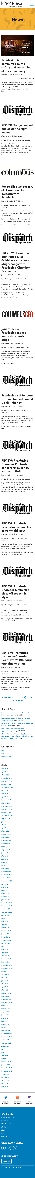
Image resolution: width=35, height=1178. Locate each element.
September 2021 (6, 912)
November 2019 (6, 968)
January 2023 (5, 868)
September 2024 (7, 815)
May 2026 (4, 769)
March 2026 (5, 775)
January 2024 (5, 837)
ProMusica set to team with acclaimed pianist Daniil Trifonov (17, 398)
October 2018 (5, 1006)
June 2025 (4, 790)
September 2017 (6, 1043)
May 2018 (4, 1018)
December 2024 (6, 806)
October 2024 (6, 812)
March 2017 (5, 1058)
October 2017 (5, 1040)
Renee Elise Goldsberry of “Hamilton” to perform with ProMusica (17, 192)
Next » (20, 700)
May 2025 (4, 794)
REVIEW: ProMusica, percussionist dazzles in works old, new (16, 526)
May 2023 (4, 856)
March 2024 (5, 831)
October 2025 (6, 784)
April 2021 (4, 924)
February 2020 (6, 959)
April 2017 (4, 1055)
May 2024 (4, 825)
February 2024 (6, 834)
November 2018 (6, 1002)
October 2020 (6, 940)
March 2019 (5, 990)
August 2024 (5, 818)
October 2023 (6, 846)
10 (16, 700)
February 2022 (6, 896)
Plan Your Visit (6, 1124)
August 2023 (5, 850)
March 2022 (5, 893)
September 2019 (6, 974)
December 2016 (6, 1068)
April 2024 (4, 828)
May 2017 (4, 1052)
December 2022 (6, 871)
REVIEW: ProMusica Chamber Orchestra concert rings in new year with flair (15, 466)
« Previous (6, 697)
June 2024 (4, 822)
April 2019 (4, 987)
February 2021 (6, 931)
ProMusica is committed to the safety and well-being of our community (16, 65)
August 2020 (5, 943)
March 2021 (5, 928)
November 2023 (6, 843)
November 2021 (6, 906)
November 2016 (6, 1071)
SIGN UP (6, 1161)
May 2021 (4, 921)
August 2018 (5, 1012)
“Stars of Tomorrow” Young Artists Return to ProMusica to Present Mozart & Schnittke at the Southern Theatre (17, 736)
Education (4, 1121)
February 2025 (6, 800)
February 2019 (6, 993)
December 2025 (6, 778)
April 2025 (4, 797)
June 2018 (4, 1015)
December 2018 (6, 999)
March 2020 (5, 956)
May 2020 (4, 949)
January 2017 (5, 1065)
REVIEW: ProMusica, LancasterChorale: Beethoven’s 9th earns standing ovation (16, 658)
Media (3, 1127)
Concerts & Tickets (7, 1118)
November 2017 (6, 1037)
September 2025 (7, 787)
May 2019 (4, 984)
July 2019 (4, 977)
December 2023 (6, 840)
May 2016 (4, 1086)
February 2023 (6, 865)
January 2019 (5, 996)
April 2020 (4, 952)
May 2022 (4, 887)
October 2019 (5, 971)
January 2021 (5, 934)
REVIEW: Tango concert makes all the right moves (17, 128)
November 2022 (6, 875)
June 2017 (4, 1049)
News (3, 753)
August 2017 (5, 1046)
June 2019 (4, 981)
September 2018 (6, 1009)
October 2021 (5, 909)
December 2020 (6, 937)
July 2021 (4, 918)
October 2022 (6, 878)
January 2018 (5, 1030)
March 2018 (5, 1024)
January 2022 (5, 900)
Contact (4, 1136)
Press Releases (6, 757)
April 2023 (4, 859)
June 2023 (4, 853)
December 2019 (6, 965)
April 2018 (4, 1021)
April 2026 (4, 772)
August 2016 (5, 1080)
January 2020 (5, 962)
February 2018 (6, 1027)
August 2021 (5, 915)
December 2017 (6, 1034)
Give (2, 1133)
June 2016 (4, 1083)
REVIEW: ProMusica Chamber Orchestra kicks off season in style (15, 591)
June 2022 (4, 884)
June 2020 (4, 946)
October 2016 (5, 1074)
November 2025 (6, 781)
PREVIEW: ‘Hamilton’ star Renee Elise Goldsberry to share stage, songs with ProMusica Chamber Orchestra (15, 262)
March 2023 (5, 862)
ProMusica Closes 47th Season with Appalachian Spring (13, 730)
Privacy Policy (27, 1167)
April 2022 (4, 890)
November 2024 (6, 809)
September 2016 (6, 1077)
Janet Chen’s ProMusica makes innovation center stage (13, 334)
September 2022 (7, 881)
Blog (2, 750)
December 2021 (6, 903)
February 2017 (6, 1062)
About (3, 1130)
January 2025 (5, 803)
